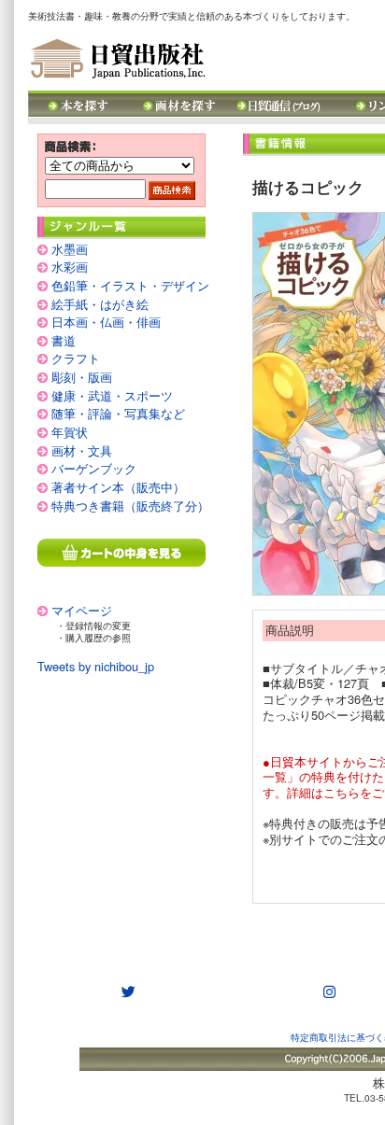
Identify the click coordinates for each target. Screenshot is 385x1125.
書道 (63, 340)
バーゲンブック (93, 468)
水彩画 (69, 266)
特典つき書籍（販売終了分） (130, 505)
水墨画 (69, 249)
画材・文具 (81, 450)
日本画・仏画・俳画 (106, 321)
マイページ (81, 610)
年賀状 (69, 432)
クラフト (75, 358)
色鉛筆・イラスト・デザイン (130, 285)
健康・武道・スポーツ (112, 395)
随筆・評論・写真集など (118, 413)
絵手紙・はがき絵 (100, 304)
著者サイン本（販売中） (118, 487)
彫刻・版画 (81, 377)
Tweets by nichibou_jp (95, 666)
